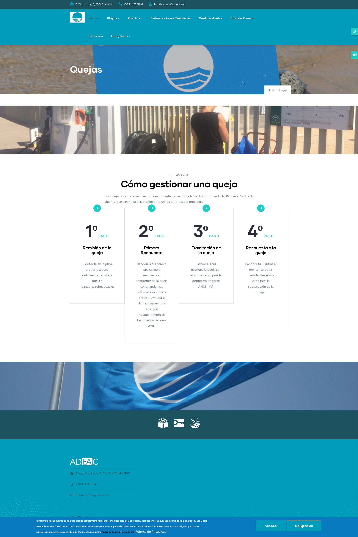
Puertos (134, 18)
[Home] (77, 17)
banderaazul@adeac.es (92, 495)
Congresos (119, 36)
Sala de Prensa (242, 18)
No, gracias (304, 526)
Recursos (96, 36)
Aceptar (271, 526)
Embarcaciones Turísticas (170, 18)
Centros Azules (210, 18)
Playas (112, 18)
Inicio (93, 18)
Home (271, 90)
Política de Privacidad (151, 532)
